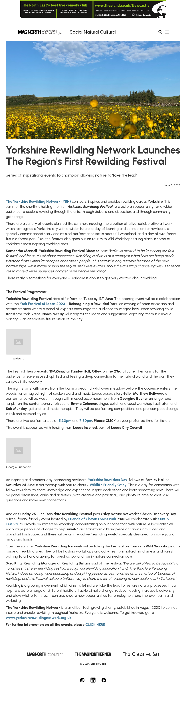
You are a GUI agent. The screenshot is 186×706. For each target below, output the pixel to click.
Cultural (108, 32)
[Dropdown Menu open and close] (167, 32)
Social (76, 32)
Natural (91, 32)
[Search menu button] (160, 32)
